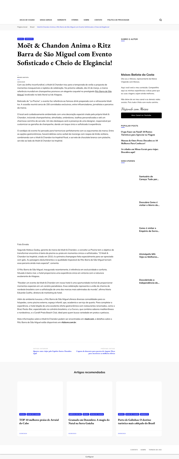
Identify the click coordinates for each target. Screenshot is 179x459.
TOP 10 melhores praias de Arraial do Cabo (39, 421)
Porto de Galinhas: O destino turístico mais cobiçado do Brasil (136, 421)
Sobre (86, 20)
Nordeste (61, 20)
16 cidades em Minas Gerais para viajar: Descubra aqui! (139, 151)
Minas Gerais (46, 20)
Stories (74, 20)
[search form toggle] (161, 20)
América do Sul (75, 414)
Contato (98, 20)
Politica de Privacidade (118, 20)
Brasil (20, 39)
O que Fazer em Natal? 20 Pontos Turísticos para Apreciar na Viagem (138, 133)
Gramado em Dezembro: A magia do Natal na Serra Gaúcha (89, 421)
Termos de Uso (155, 450)
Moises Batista (23, 77)
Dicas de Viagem (27, 20)
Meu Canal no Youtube (141, 115)
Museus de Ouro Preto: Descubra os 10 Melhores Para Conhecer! (139, 142)
